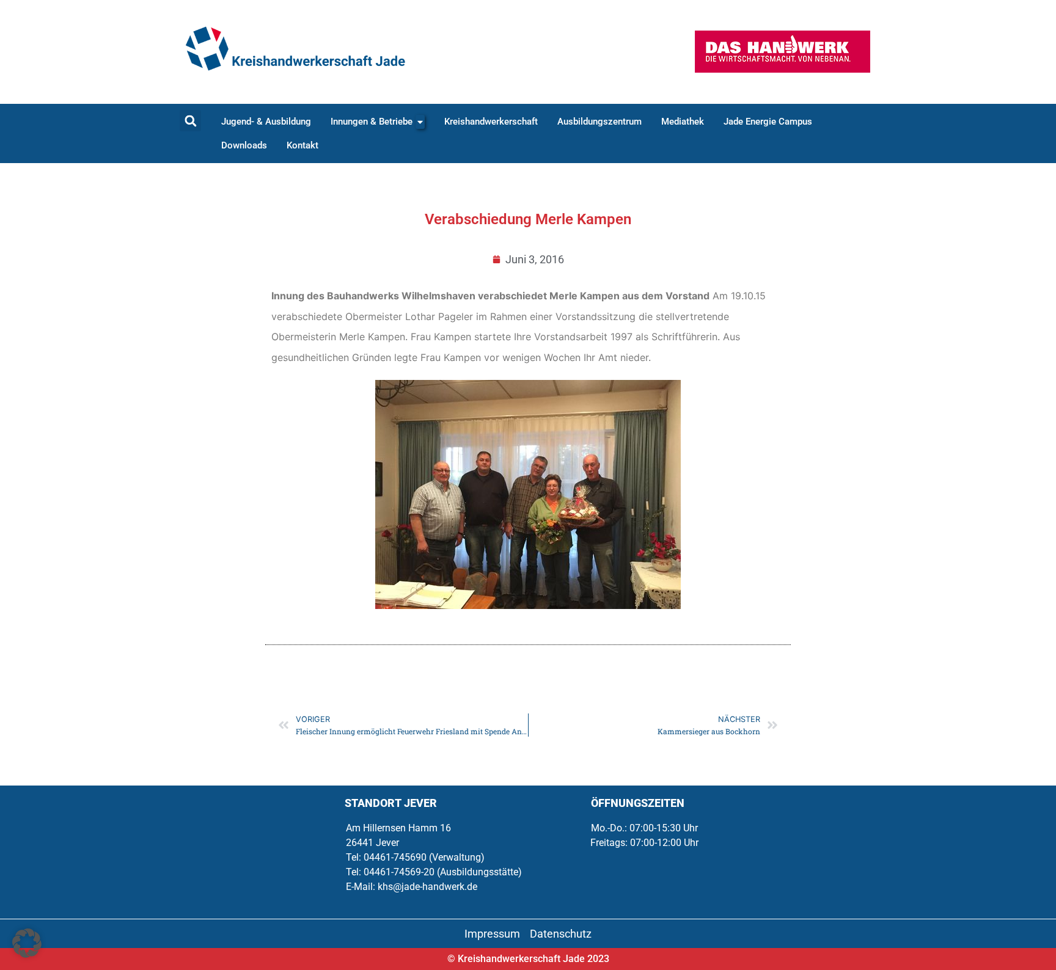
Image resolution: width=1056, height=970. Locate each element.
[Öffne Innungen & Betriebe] (420, 122)
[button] (190, 120)
